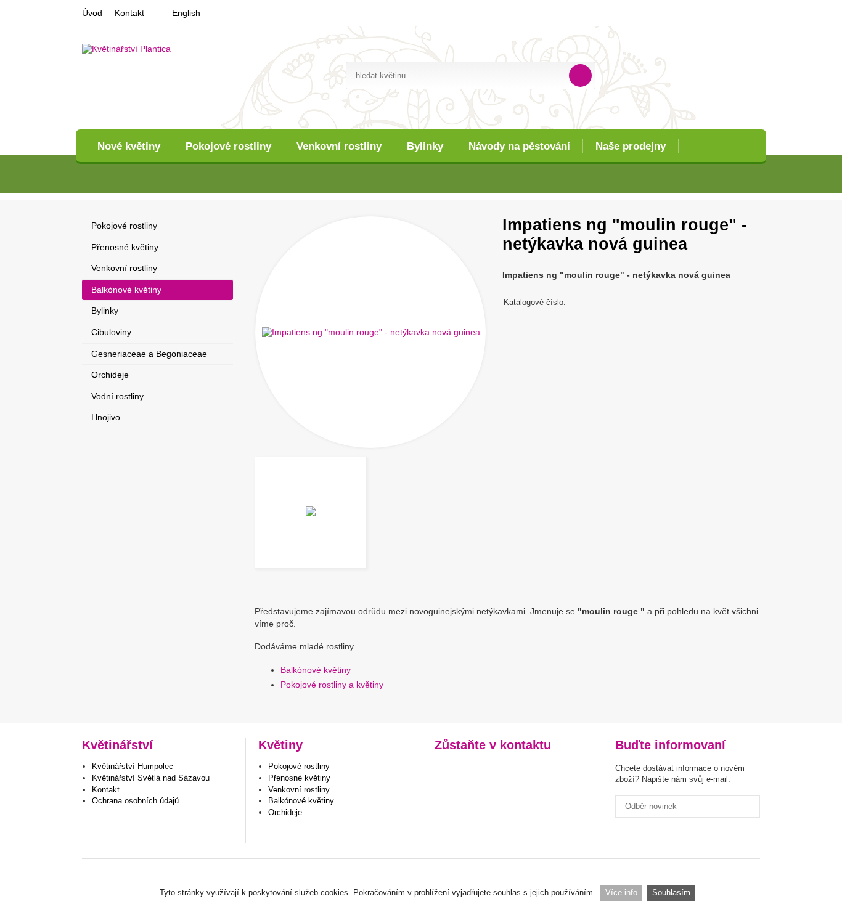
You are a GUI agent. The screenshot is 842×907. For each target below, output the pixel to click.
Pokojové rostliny (228, 146)
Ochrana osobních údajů (135, 800)
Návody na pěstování (519, 146)
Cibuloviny (111, 332)
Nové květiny (128, 146)
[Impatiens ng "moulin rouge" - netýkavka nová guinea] (370, 332)
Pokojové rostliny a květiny (331, 684)
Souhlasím (671, 892)
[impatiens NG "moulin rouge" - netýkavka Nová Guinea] (311, 513)
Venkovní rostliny (339, 146)
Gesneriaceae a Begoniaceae (149, 354)
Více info (621, 892)
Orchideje (110, 375)
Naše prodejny (630, 146)
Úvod (92, 13)
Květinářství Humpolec (132, 766)
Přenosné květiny (124, 247)
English (186, 13)
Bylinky (425, 146)
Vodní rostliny (117, 396)
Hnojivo (105, 417)
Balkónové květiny (315, 670)
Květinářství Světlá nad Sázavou (151, 778)
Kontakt (129, 13)
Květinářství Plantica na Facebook (445, 771)
